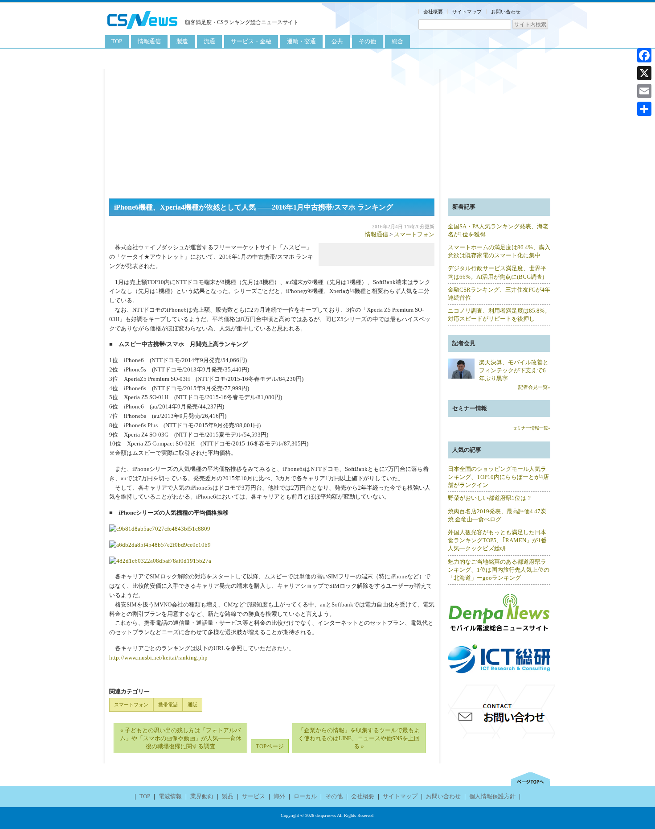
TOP (116, 41)
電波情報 (170, 796)
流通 (209, 41)
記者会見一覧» (534, 387)
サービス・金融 (251, 41)
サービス (253, 796)
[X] (644, 73)
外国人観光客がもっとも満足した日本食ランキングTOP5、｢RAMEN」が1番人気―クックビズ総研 (497, 540)
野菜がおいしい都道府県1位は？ (490, 498)
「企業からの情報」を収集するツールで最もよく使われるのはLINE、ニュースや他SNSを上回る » (359, 738)
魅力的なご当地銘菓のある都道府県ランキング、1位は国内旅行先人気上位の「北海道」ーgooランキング (498, 569)
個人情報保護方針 (492, 796)
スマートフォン (414, 234)
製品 (227, 796)
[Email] (644, 91)
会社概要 (433, 11)
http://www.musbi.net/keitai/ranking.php (158, 657)
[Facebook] (644, 55)
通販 (192, 704)
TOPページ (270, 746)
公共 (337, 41)
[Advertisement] (327, 131)
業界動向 (201, 796)
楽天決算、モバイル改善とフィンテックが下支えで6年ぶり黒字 (514, 370)
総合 (397, 41)
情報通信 (149, 41)
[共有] (644, 109)
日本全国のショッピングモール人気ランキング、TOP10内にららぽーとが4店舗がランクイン (498, 477)
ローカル (305, 796)
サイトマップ (467, 11)
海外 (279, 796)
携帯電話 (168, 704)
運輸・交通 (301, 41)
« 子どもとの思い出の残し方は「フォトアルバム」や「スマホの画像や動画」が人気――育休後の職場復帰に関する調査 (181, 738)
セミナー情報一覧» (531, 427)
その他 (367, 41)
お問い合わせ (505, 11)
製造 (182, 41)
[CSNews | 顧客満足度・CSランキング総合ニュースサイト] (142, 30)
